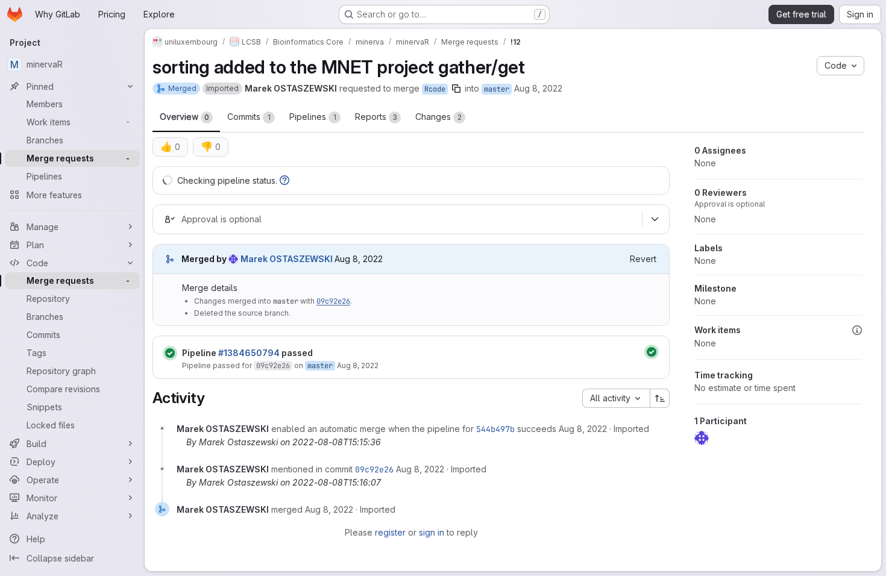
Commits (249, 116)
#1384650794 (249, 353)
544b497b (495, 429)
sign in (431, 532)
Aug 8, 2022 (538, 88)
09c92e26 (333, 301)
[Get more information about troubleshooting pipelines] (284, 180)
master (496, 89)
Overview (184, 116)
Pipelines (312, 116)
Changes (438, 116)
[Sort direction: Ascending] (660, 398)
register (390, 532)
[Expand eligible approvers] (654, 219)
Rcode (434, 89)
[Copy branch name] (456, 88)
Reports (376, 116)
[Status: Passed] (170, 353)
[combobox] (616, 398)
